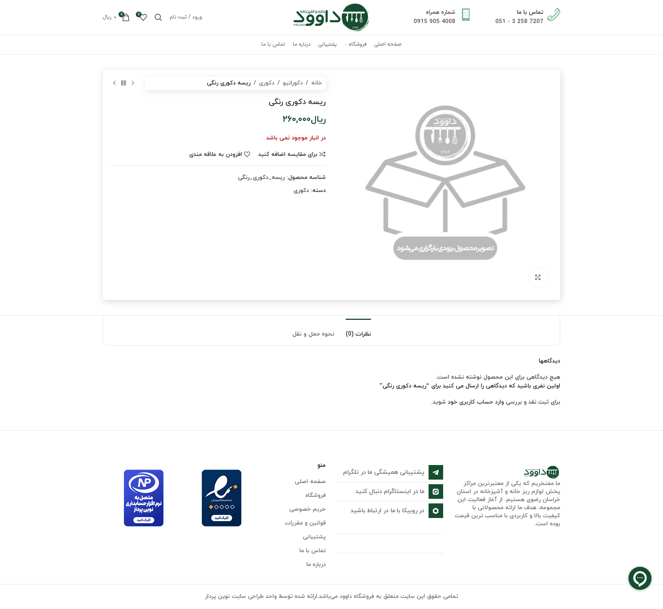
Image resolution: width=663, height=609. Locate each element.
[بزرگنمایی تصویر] (538, 277)
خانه (316, 83)
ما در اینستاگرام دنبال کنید (389, 491)
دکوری (266, 83)
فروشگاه (315, 496)
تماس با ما (312, 551)
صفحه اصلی (310, 482)
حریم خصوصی (307, 509)
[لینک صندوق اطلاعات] (527, 17)
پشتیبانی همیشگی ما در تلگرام (383, 472)
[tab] (358, 330)
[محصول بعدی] (114, 83)
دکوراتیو (293, 83)
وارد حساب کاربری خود (476, 402)
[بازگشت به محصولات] (123, 83)
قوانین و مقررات (305, 523)
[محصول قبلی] (132, 83)
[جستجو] (158, 17)
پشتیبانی (314, 537)
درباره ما (316, 565)
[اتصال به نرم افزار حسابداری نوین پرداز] (144, 498)
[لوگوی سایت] (331, 17)
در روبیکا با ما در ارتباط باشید (387, 510)
